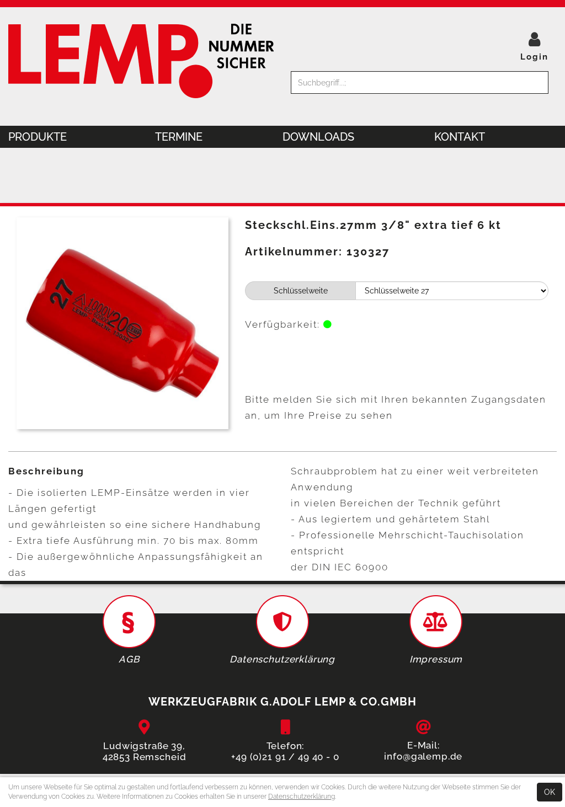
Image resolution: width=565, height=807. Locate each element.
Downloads (318, 136)
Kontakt (459, 136)
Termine (178, 136)
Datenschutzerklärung (301, 796)
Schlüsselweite (301, 290)
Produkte (37, 136)
